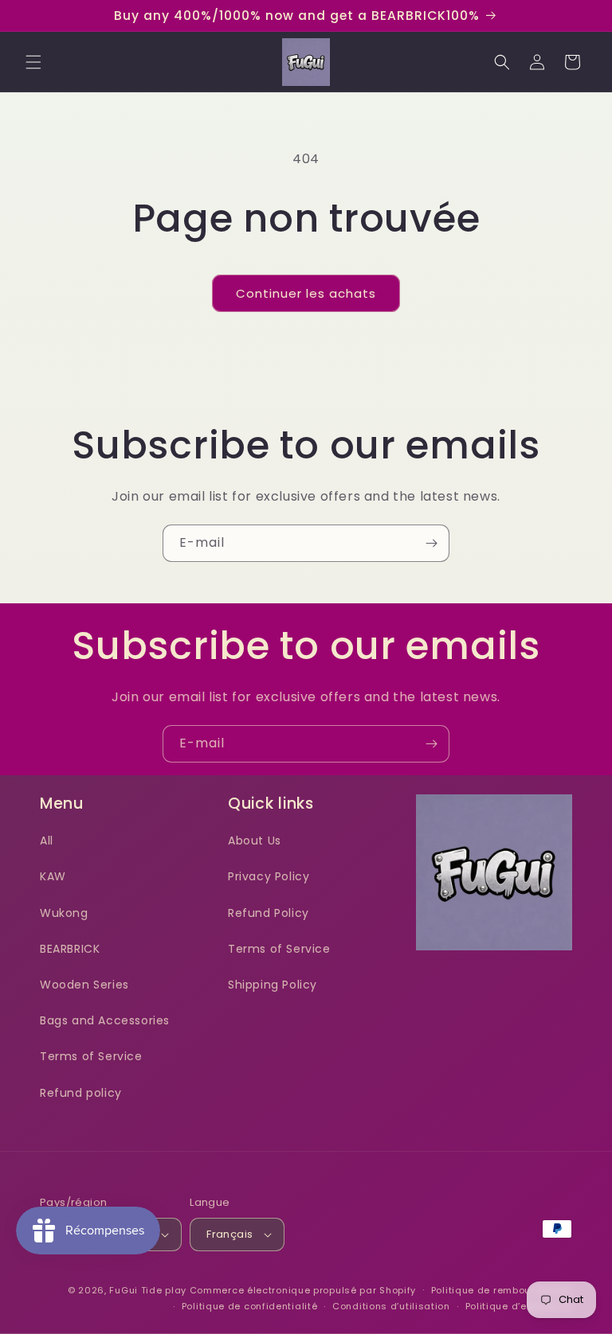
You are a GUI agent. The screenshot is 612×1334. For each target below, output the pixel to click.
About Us (254, 840)
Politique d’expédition (518, 1306)
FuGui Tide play (147, 1290)
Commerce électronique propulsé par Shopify (303, 1290)
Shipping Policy (272, 985)
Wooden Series (84, 985)
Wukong (64, 913)
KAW (53, 876)
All (46, 840)
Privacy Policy (268, 876)
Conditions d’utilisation (391, 1306)
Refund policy (81, 1093)
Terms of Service (91, 1056)
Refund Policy (268, 913)
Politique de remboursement (501, 1290)
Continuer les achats (306, 293)
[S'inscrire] (431, 543)
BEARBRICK (70, 949)
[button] (33, 62)
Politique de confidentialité (250, 1306)
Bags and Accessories (105, 1020)
